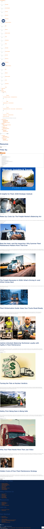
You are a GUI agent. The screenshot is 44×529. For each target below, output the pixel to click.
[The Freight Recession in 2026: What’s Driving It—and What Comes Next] (18, 276)
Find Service (3, 88)
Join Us (3, 124)
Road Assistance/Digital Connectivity (7, 161)
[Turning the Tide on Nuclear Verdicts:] (18, 379)
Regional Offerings (4, 497)
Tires (2, 165)
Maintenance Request (6, 128)
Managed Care (5, 114)
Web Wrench (5, 138)
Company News (4, 156)
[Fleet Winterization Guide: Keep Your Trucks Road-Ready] (14, 304)
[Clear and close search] (0, 134)
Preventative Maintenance (5, 505)
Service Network (5, 120)
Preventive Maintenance (5, 160)
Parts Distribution (4, 488)
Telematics (3, 164)
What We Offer (4, 91)
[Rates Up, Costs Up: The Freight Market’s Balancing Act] (13, 212)
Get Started (3, 135)
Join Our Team (4, 510)
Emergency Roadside (5, 483)
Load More (1, 479)
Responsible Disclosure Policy (6, 522)
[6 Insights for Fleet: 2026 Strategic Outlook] (18, 190)
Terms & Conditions (4, 519)
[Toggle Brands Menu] (5, 0)
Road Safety (3, 162)
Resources (3, 123)
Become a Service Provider (5, 509)
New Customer (5, 127)
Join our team (5, 125)
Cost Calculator (4, 496)
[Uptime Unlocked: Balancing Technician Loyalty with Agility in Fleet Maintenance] (18, 339)
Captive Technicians (4, 485)
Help (2, 89)
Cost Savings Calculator (6, 122)
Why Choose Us (4, 119)
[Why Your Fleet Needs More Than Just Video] (18, 445)
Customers (4, 130)
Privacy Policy (4, 521)
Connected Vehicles (10, 114)
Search (7, 133)
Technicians (4, 121)
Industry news (4, 159)
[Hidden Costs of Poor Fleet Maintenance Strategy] (7, 467)
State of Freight (4, 163)
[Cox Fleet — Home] (2, 526)
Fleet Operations (4, 157)
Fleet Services (4, 158)
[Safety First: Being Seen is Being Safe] (13, 407)
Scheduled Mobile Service (5, 484)
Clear (0, 152)
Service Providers (5, 131)
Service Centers (4, 486)
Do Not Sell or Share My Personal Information (8, 520)
